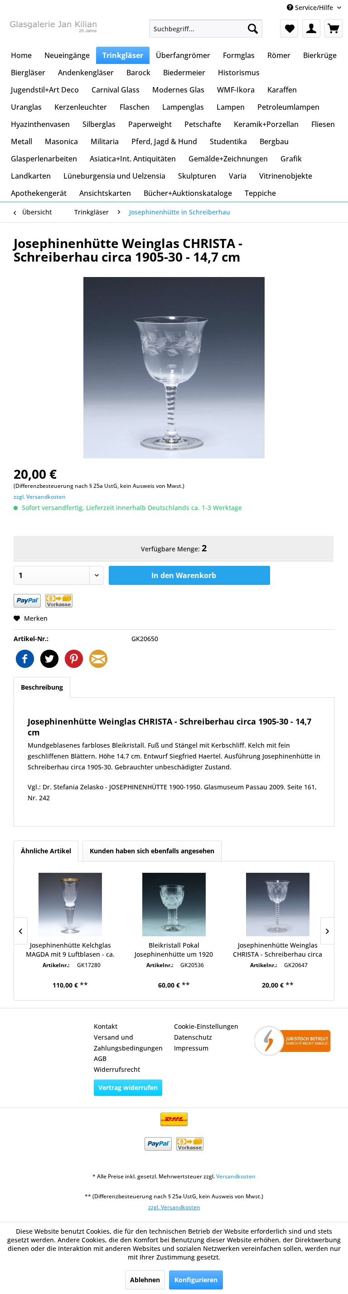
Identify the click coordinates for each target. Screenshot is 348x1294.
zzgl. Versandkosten (40, 497)
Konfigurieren (196, 1279)
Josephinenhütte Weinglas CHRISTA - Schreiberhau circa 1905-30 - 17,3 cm (277, 950)
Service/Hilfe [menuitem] (314, 7)
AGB (100, 1058)
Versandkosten (236, 1176)
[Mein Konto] (311, 28)
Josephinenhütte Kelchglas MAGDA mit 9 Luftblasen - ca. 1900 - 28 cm (70, 950)
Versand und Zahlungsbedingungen (128, 1042)
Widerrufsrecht (117, 1069)
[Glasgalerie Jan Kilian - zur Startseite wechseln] (53, 30)
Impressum (191, 1048)
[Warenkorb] (333, 28)
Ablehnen (145, 1279)
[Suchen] (252, 28)
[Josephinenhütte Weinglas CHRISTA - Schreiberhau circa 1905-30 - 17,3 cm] (277, 904)
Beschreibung (42, 687)
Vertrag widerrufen (128, 1087)
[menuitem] (205, 28)
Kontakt (105, 1026)
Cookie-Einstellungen (206, 1026)
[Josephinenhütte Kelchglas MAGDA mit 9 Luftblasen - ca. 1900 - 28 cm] (70, 904)
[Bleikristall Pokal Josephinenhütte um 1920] (174, 904)
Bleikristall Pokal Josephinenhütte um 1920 (174, 949)
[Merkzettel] (289, 28)
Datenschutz (193, 1037)
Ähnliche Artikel (46, 850)
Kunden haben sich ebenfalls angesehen (152, 850)
